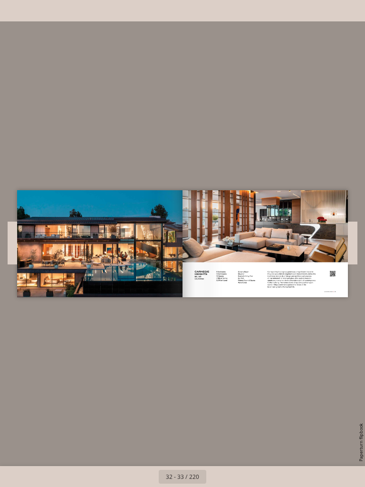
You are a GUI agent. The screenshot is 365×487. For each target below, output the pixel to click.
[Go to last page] (237, 476)
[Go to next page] (216, 476)
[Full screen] (351, 10)
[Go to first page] (127, 476)
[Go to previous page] (148, 476)
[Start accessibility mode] (56, 10)
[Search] (13, 10)
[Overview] (35, 10)
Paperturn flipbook (361, 442)
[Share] (330, 10)
